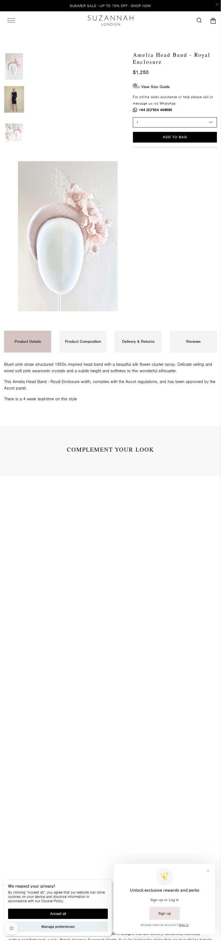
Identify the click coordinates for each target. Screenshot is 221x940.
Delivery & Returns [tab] (138, 341)
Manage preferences (58, 926)
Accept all (58, 913)
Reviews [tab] (193, 341)
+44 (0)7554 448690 (155, 110)
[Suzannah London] (110, 20)
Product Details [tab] (28, 341)
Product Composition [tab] (83, 341)
